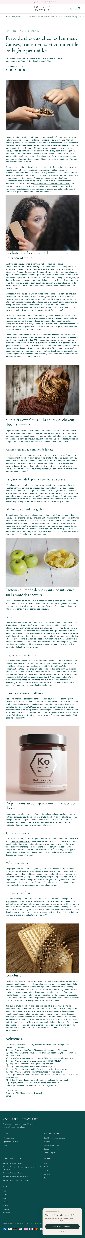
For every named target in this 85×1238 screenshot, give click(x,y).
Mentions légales (50, 1153)
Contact (46, 1149)
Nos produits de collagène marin (14, 1173)
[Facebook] (7, 70)
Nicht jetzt (62, 1231)
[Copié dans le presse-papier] (24, 70)
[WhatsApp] (20, 70)
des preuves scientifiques (56, 822)
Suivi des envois (8, 1138)
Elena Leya (10, 1093)
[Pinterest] (16, 70)
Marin (46, 1170)
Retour (5, 1145)
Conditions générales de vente (54, 1138)
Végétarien (6, 1209)
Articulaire (47, 1174)
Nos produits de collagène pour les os (16, 1180)
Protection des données (52, 1145)
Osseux (46, 1178)
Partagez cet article (15, 66)
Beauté (46, 1167)
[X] (11, 70)
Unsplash (38, 1093)
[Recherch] (74, 8)
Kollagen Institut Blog (18, 17)
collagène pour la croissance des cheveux (51, 183)
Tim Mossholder (23, 1093)
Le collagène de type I (20, 841)
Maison (8, 17)
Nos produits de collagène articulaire (15, 1176)
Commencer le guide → (62, 1226)
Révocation (47, 1142)
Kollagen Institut (42, 9)
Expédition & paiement (10, 1142)
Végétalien (6, 1213)
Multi (45, 1163)
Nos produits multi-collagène (12, 1163)
